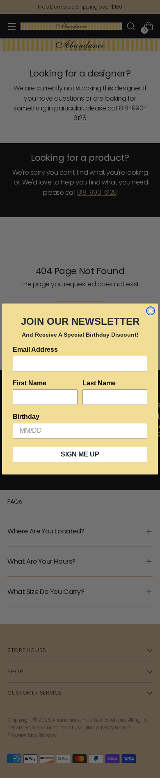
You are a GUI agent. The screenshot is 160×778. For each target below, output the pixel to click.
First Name (29, 383)
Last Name (99, 383)
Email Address (35, 349)
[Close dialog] (150, 311)
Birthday (26, 416)
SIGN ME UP (80, 454)
